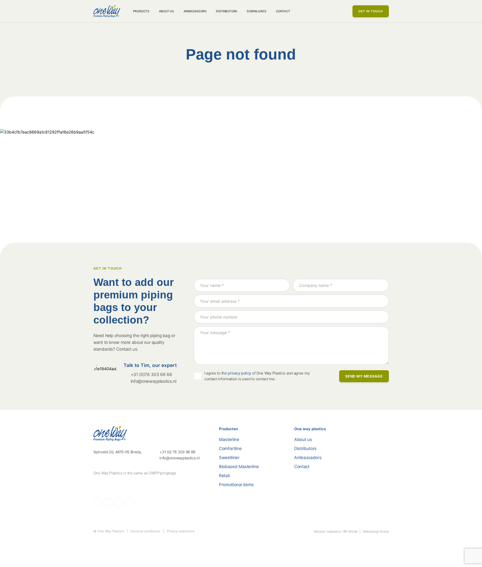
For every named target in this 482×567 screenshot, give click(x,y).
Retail (224, 475)
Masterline (229, 439)
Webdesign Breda (376, 531)
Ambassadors (195, 11)
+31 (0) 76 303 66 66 (176, 452)
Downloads (256, 11)
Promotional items (236, 484)
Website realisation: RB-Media (335, 531)
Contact (283, 11)
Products (141, 11)
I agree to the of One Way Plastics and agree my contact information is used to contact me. (257, 376)
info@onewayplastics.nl (153, 381)
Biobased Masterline (239, 466)
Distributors (226, 11)
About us (166, 11)
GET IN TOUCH (370, 11)
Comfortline (230, 448)
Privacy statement (181, 531)
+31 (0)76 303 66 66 (151, 374)
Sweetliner (229, 457)
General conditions (145, 531)
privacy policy (239, 373)
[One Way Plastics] (106, 11)
